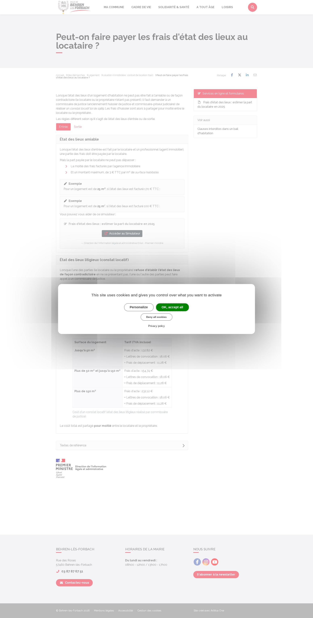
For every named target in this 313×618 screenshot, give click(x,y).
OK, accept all (172, 307)
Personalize (139, 307)
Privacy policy (156, 325)
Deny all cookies (156, 317)
